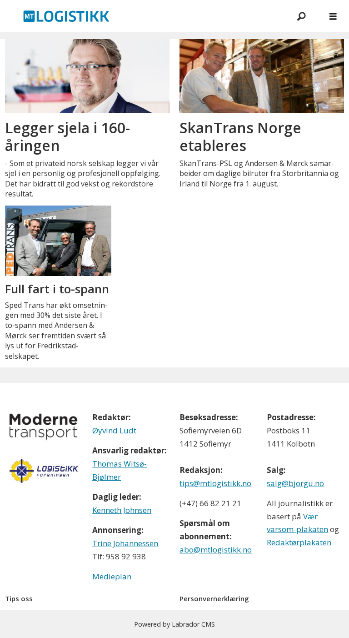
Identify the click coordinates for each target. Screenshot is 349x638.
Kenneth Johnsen (121, 510)
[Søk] (301, 16)
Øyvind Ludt (114, 430)
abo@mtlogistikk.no (215, 549)
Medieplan (111, 576)
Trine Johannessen (125, 543)
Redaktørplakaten (299, 542)
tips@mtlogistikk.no (215, 483)
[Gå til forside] (142, 16)
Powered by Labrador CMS (174, 624)
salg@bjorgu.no (295, 483)
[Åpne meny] (333, 16)
